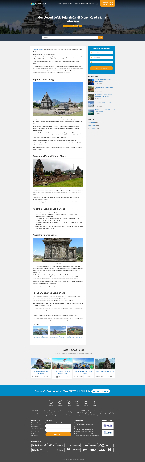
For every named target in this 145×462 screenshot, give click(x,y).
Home (59, 3)
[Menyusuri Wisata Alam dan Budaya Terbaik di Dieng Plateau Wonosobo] (75, 330)
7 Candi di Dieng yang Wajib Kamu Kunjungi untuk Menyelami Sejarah (40, 337)
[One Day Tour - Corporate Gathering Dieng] (62, 363)
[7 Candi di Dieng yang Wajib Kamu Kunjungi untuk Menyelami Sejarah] (40, 330)
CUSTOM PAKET (101, 391)
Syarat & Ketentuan (36, 424)
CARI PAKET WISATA (101, 68)
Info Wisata (67, 25)
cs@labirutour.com (80, 426)
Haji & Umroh (34, 433)
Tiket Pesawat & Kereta (37, 428)
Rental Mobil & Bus (35, 431)
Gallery (74, 3)
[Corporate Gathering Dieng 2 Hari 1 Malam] (41, 363)
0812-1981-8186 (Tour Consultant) (84, 431)
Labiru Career (34, 435)
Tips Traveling (94, 125)
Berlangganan (58, 434)
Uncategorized (93, 128)
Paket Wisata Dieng (38, 49)
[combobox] (101, 52)
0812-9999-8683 (107, 4)
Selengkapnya (98, 415)
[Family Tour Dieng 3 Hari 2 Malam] (105, 363)
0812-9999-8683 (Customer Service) (84, 429)
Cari (101, 37)
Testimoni (84, 3)
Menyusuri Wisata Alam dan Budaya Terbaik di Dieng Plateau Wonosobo (74, 337)
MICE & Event (34, 430)
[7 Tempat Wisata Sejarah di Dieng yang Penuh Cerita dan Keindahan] (58, 330)
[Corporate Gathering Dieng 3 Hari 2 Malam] (83, 363)
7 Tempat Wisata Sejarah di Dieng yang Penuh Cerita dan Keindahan (57, 337)
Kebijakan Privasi (35, 426)
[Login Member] (97, 3)
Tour (67, 3)
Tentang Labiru (35, 422)
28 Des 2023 (75, 25)
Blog (92, 3)
